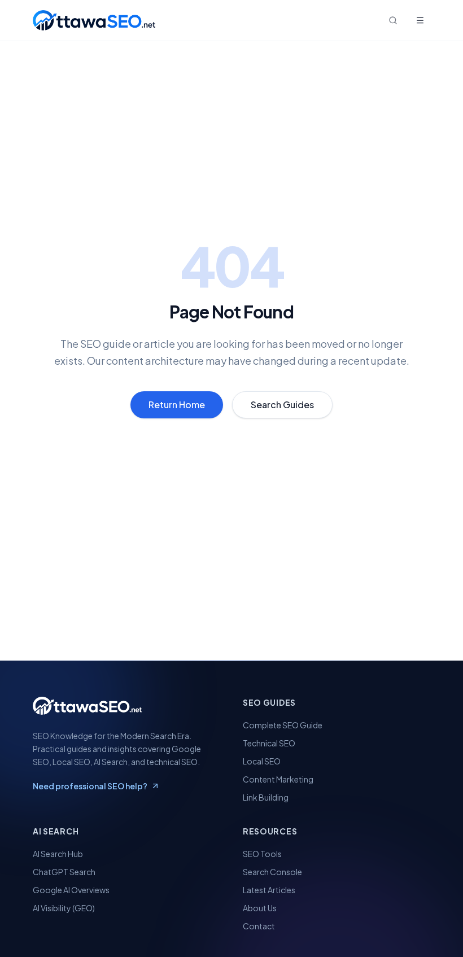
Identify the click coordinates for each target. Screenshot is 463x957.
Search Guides (282, 404)
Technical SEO (269, 743)
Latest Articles (269, 890)
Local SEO (262, 761)
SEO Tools (262, 854)
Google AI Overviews (71, 890)
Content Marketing (278, 779)
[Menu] (420, 20)
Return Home (176, 404)
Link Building (266, 797)
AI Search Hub (58, 854)
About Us (260, 908)
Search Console (272, 872)
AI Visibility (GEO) (64, 908)
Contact (259, 926)
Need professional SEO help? (90, 786)
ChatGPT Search (64, 872)
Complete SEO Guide (282, 725)
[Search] (393, 20)
